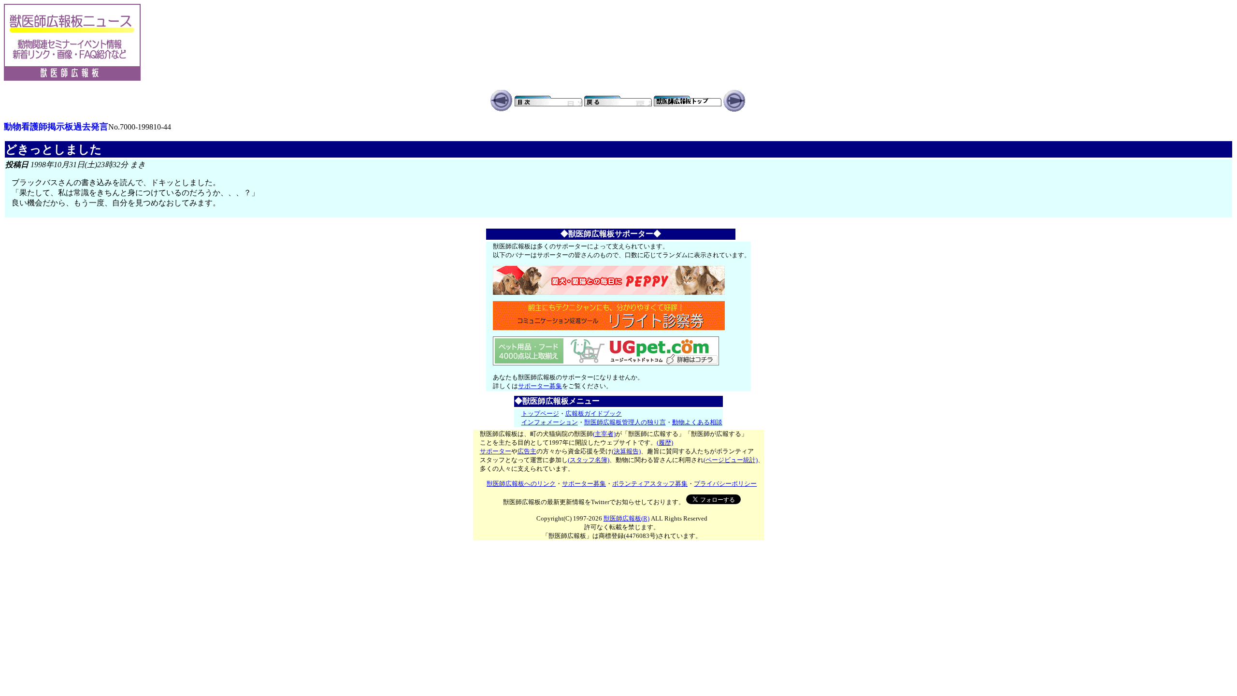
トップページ (540, 413)
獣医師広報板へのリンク (521, 483)
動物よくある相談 (697, 422)
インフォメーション (549, 422)
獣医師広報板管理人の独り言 (625, 422)
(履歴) (665, 442)
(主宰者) (604, 433)
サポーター (495, 451)
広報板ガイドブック (593, 413)
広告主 (527, 451)
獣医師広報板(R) (626, 518)
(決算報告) (626, 451)
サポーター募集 (540, 386)
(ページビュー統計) (731, 460)
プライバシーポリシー (725, 483)
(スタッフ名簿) (588, 460)
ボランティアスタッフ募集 (650, 483)
